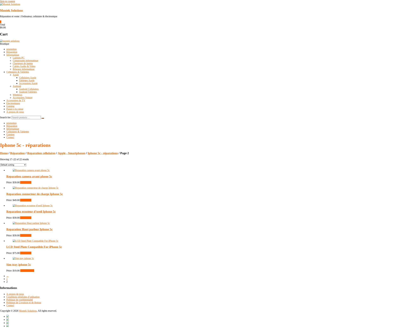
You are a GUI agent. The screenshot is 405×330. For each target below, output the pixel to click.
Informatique (12, 54)
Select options (27, 270)
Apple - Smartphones (71, 153)
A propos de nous (15, 111)
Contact (10, 137)
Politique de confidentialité (19, 299)
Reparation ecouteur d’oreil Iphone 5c (31, 211)
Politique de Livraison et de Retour (23, 302)
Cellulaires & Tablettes (17, 72)
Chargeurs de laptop (23, 63)
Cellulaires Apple (27, 77)
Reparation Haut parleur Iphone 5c (29, 229)
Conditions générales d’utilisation (23, 296)
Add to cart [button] (25, 182)
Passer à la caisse (14, 109)
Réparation (11, 52)
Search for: (5, 117)
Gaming (10, 106)
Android (17, 86)
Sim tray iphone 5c (18, 264)
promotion (11, 49)
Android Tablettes (28, 92)
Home (4, 153)
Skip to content (7, 1)
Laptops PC (19, 57)
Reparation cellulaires (41, 153)
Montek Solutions (11, 10)
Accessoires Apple (28, 83)
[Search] (42, 118)
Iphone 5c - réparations (103, 153)
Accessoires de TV (15, 100)
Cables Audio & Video (24, 66)
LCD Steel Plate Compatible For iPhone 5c (34, 246)
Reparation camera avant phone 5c (29, 176)
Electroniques (13, 103)
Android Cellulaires (29, 89)
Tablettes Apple (26, 80)
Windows (17, 94)
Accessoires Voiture (22, 97)
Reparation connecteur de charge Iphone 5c (34, 194)
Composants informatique (25, 60)
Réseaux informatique (23, 69)
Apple (16, 74)
